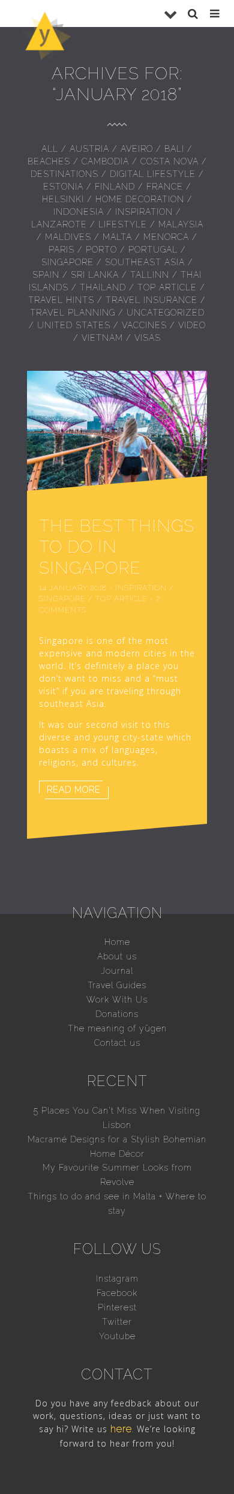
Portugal (153, 249)
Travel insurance (151, 300)
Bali (174, 149)
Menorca (166, 237)
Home (117, 942)
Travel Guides (117, 985)
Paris (61, 249)
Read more (74, 789)
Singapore (67, 262)
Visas (147, 338)
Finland (115, 186)
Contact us (117, 1043)
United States (73, 325)
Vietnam (102, 338)
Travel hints (61, 300)
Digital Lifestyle (153, 174)
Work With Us (117, 999)
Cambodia (105, 161)
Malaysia (180, 224)
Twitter (117, 1322)
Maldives (68, 237)
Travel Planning (72, 312)
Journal (117, 971)
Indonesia (78, 212)
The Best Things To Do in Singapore (116, 547)
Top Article (167, 287)
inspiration (144, 212)
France (164, 186)
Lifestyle (122, 224)
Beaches (49, 161)
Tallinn (149, 275)
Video (192, 325)
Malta (117, 237)
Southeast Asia (145, 262)
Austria (89, 149)
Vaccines (144, 325)
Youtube (117, 1336)
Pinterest (117, 1307)
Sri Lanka (95, 275)
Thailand (103, 287)
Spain (45, 275)
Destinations (64, 174)
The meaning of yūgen (117, 1028)
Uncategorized (166, 312)
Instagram (117, 1278)
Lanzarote (59, 224)
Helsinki (63, 199)
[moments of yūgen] (45, 56)
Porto (101, 249)
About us (117, 956)
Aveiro (137, 149)
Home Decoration (139, 199)
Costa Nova (169, 161)
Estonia (63, 186)
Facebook (117, 1293)
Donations (117, 1014)
